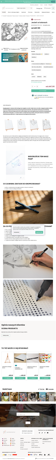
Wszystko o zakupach (34, 4)
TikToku (29, 169)
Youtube (50, 389)
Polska (4, 441)
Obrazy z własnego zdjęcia (25, 442)
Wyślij (27, 422)
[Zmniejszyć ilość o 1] (32, 86)
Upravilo (49, 458)
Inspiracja (21, 443)
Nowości (21, 447)
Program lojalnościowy (35, 447)
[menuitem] (3, 12)
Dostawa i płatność (37, 82)
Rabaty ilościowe (34, 445)
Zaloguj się (39, 8)
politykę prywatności (28, 418)
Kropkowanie (6, 108)
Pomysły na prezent (23, 448)
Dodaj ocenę (5, 335)
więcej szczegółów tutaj (48, 32)
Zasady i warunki (34, 440)
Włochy (12, 441)
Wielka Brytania (6, 445)
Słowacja (5, 440)
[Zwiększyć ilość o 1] (37, 86)
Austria (12, 445)
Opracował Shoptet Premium (41, 458)
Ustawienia (16, 232)
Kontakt (45, 4)
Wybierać (8, 378)
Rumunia (13, 440)
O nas (41, 4)
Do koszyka (43, 90)
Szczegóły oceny (46, 25)
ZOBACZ (52, 1)
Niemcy (4, 443)
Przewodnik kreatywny (46, 441)
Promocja (22, 445)
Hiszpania (13, 443)
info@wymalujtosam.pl (27, 432)
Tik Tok (42, 389)
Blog (43, 443)
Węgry (12, 438)
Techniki (21, 440)
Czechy (4, 438)
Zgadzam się (39, 232)
